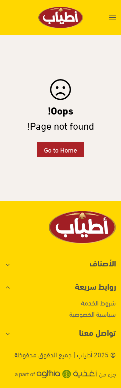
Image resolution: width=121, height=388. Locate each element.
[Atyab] (60, 17)
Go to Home (60, 149)
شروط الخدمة (98, 302)
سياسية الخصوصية (92, 314)
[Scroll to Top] (12, 352)
